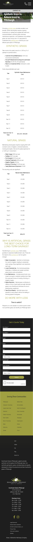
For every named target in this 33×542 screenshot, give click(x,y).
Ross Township (20, 411)
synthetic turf (14, 255)
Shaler (4, 430)
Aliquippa (19, 417)
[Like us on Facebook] (14, 518)
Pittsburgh (5, 402)
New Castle (5, 417)
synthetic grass (12, 28)
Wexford (5, 411)
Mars (4, 424)
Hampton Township (7, 405)
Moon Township (7, 421)
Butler (18, 424)
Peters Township (7, 414)
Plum (18, 430)
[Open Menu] (29, 4)
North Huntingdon (21, 408)
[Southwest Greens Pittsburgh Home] (8, 3)
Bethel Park (19, 402)
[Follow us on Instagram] (17, 518)
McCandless (20, 405)
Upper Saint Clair (7, 408)
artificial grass (14, 40)
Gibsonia (5, 427)
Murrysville (19, 414)
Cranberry (19, 427)
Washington (20, 421)
